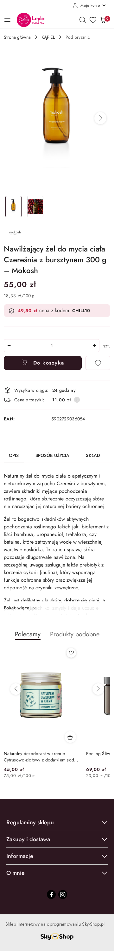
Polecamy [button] (28, 634)
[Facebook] (51, 894)
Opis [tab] (14, 455)
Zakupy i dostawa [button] (28, 839)
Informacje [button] (19, 856)
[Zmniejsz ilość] (9, 345)
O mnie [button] (15, 873)
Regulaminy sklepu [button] (30, 822)
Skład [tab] (93, 455)
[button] (100, 118)
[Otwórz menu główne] (7, 19)
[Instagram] (62, 894)
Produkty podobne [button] (74, 634)
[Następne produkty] (98, 689)
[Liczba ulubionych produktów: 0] (92, 20)
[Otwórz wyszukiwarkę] (82, 20)
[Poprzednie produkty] (16, 689)
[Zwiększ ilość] (94, 345)
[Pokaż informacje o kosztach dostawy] (76, 399)
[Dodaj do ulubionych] (98, 363)
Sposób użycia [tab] (52, 455)
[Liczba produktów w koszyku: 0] (102, 20)
